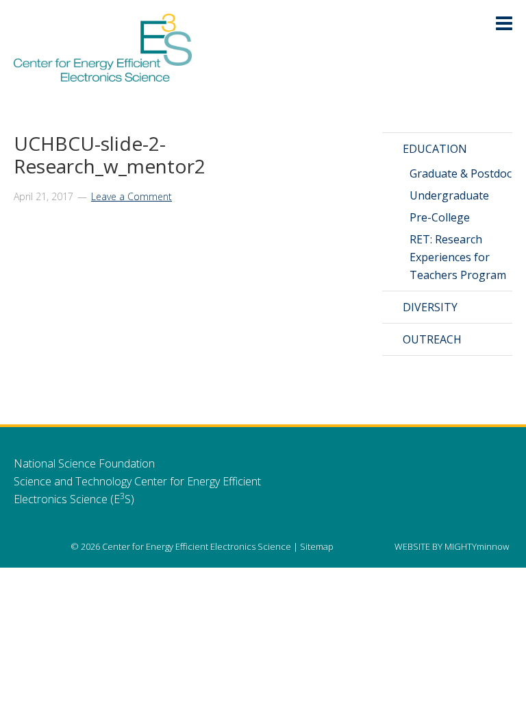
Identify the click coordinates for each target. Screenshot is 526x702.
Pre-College (440, 217)
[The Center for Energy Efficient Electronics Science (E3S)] (103, 74)
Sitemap (317, 546)
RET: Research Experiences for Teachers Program (458, 257)
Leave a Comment (131, 196)
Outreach (432, 339)
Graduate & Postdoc (461, 173)
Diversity (430, 307)
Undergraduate (449, 195)
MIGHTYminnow (476, 546)
